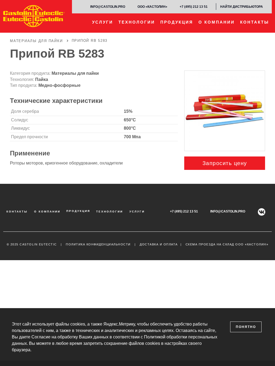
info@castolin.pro (107, 7)
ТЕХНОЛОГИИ (136, 22)
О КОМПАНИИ (216, 22)
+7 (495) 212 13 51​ (194, 7)
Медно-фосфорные (59, 85)
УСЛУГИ (102, 22)
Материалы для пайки (75, 73)
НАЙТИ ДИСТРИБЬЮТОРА (241, 7)
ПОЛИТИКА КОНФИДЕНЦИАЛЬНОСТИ (98, 244)
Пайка (41, 79)
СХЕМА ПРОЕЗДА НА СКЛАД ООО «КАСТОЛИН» (227, 244)
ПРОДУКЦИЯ (176, 22)
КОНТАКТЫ (254, 22)
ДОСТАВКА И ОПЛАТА (159, 244)
